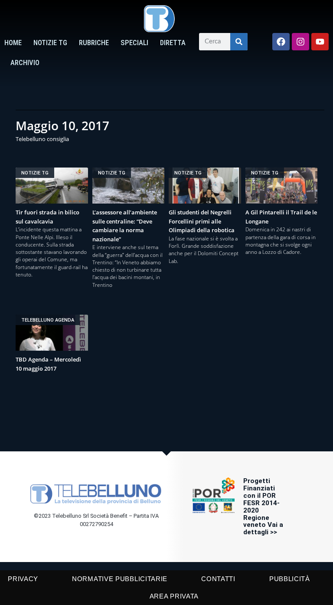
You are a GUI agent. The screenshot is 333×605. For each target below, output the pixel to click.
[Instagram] (300, 41)
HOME (13, 43)
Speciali (134, 43)
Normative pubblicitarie (119, 578)
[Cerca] (239, 41)
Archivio (24, 63)
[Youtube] (320, 41)
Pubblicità (289, 578)
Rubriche (94, 43)
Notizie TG (50, 43)
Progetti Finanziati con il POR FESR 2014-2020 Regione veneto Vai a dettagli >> (263, 506)
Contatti (218, 578)
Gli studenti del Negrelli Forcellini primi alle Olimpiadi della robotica (202, 221)
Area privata (174, 596)
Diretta (173, 43)
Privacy (23, 578)
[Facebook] (281, 41)
